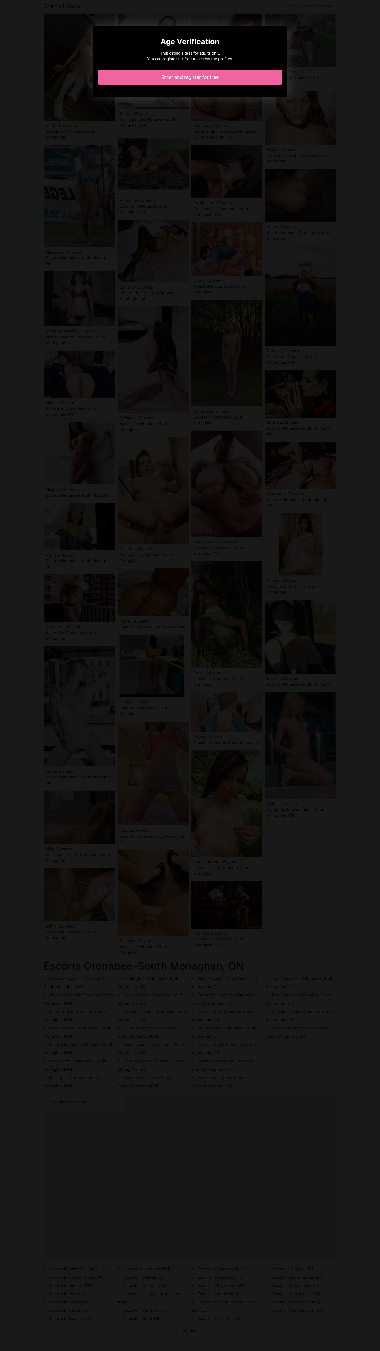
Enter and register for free (190, 77)
